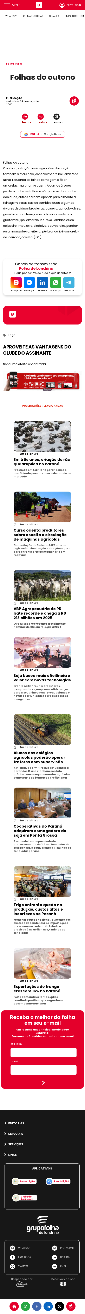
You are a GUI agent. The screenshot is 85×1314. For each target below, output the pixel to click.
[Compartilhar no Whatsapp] (25, 1306)
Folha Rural (14, 63)
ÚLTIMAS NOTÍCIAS (33, 16)
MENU (16, 5)
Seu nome (16, 1043)
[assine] (71, 1306)
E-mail (15, 1061)
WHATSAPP (11, 16)
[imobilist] (14, 1306)
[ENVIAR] (43, 1083)
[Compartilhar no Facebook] (36, 1306)
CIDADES (54, 16)
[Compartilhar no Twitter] (59, 1306)
